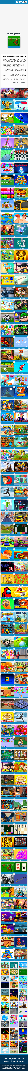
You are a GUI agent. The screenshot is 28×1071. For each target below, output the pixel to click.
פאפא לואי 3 (7, 922)
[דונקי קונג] (7, 567)
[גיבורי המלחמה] (23, 1026)
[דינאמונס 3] (21, 392)
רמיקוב (21, 173)
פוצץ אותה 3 (7, 423)
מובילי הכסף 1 (21, 186)
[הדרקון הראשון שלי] (7, 817)
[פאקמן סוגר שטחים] (5, 987)
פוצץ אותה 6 (7, 335)
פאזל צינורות (21, 248)
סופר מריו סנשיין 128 (21, 810)
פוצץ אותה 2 (7, 660)
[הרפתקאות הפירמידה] (21, 292)
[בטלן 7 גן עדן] (23, 994)
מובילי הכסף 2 (7, 410)
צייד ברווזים (21, 460)
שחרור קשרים (7, 148)
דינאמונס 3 (21, 398)
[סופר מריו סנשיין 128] (20, 805)
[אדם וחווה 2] (7, 579)
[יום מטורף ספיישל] (21, 617)
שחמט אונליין (20, 835)
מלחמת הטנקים (7, 348)
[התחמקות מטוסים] (21, 342)
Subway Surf (21, 497)
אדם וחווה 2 (7, 585)
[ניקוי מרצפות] (20, 842)
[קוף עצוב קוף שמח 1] (7, 929)
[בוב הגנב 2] (21, 330)
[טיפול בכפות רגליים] (7, 604)
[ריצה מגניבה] (7, 517)
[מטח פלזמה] (14, 1013)
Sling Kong (21, 672)
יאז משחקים (17, 1069)
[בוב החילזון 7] (21, 629)
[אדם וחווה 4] (7, 105)
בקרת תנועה (21, 572)
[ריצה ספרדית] (7, 704)
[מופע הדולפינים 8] (7, 155)
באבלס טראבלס (21, 822)
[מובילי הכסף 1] (21, 180)
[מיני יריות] (7, 642)
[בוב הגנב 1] (21, 305)
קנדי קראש (7, 1061)
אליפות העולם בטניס (21, 123)
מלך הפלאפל (7, 910)
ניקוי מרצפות (20, 847)
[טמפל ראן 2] (21, 255)
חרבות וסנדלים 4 (7, 798)
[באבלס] (7, 168)
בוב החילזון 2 (21, 385)
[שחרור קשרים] (7, 143)
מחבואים (21, 585)
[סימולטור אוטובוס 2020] (21, 205)
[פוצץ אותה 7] (7, 455)
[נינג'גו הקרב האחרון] (5, 1000)
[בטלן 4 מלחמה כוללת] (14, 1039)
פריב (23, 1058)
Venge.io (7, 98)
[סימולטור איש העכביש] (21, 654)
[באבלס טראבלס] (20, 817)
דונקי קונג (7, 572)
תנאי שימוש (10, 1069)
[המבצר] (21, 130)
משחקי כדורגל (12, 1058)
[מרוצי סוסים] (14, 41)
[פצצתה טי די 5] (5, 968)
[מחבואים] (21, 579)
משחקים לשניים (16, 1060)
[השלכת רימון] (21, 679)
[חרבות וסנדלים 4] (7, 792)
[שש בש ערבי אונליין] (21, 592)
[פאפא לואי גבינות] (20, 954)
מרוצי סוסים (14, 47)
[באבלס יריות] (23, 987)
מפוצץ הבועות (7, 760)
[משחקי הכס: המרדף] (7, 492)
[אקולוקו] (7, 892)
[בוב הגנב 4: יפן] (21, 317)
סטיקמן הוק (21, 373)
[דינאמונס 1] (21, 604)
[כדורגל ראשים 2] (14, 1053)
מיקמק (7, 960)
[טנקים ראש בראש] (23, 1013)
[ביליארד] (23, 974)
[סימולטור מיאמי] (7, 230)
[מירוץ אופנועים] (21, 542)
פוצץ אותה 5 (7, 136)
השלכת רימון (21, 685)
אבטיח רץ (7, 510)
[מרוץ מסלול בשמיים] (7, 542)
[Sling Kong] (21, 667)
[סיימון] (5, 1013)
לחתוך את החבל (7, 123)
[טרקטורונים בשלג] (7, 879)
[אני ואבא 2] (20, 854)
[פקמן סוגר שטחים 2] (14, 994)
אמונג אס (7, 597)
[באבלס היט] (21, 692)
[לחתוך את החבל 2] (7, 305)
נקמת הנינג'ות (21, 760)
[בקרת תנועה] (21, 567)
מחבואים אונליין (7, 560)
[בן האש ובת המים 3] (7, 629)
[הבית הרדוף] (7, 392)
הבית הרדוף (7, 398)
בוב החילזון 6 (7, 622)
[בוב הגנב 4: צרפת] (21, 268)
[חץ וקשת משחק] (7, 529)
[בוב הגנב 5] (7, 355)
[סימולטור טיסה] (20, 879)
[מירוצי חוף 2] (14, 1000)
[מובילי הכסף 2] (7, 405)
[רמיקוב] (21, 168)
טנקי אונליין (14, 1061)
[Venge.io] (7, 93)
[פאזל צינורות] (21, 243)
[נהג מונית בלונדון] (21, 517)
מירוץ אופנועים (21, 547)
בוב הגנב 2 (21, 335)
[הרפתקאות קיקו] (7, 218)
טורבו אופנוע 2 (21, 897)
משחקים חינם (9, 1057)
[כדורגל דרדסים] (7, 255)
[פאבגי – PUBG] (7, 467)
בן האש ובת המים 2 (7, 448)
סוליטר (20, 872)
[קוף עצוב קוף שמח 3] (14, 1046)
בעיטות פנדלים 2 (7, 373)
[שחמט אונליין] (20, 830)
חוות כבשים (21, 773)
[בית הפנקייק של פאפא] (20, 780)
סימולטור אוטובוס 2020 (21, 211)
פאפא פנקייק (7, 723)
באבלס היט (21, 697)
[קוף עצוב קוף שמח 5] (20, 917)
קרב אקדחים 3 (21, 935)
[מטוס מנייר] (21, 280)
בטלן (21, 748)
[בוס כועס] (21, 417)
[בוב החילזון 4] (7, 243)
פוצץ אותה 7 (7, 460)
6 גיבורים (21, 947)
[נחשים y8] (23, 1053)
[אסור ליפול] (21, 105)
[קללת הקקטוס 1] (14, 987)
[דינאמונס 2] (7, 430)
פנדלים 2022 (7, 186)
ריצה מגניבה (7, 522)
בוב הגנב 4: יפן (21, 323)
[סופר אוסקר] (7, 380)
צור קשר (4, 1069)
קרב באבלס (7, 273)
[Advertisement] (14, 18)
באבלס (7, 173)
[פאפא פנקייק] (7, 717)
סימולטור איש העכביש (21, 660)
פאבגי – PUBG (7, 473)
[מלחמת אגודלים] (21, 218)
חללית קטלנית (21, 236)
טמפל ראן (21, 360)
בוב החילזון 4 (7, 248)
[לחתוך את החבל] (7, 118)
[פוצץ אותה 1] (14, 1020)
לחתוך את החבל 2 (7, 310)
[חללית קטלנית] (21, 230)
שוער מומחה (7, 323)
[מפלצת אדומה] (21, 93)
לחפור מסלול (21, 560)
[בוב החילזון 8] (21, 430)
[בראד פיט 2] (7, 692)
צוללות (21, 709)
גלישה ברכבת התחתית (21, 410)
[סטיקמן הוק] (21, 367)
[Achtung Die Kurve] (5, 1033)
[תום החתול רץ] (21, 143)
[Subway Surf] (21, 492)
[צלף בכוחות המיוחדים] (7, 292)
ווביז (21, 735)
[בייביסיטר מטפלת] (23, 1000)
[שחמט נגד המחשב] (21, 155)
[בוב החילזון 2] (21, 380)
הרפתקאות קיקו (7, 223)
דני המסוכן (7, 485)
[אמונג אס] (7, 592)
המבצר (21, 136)
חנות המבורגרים (7, 672)
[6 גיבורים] (20, 942)
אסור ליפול (21, 111)
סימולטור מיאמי (7, 236)
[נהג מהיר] (7, 280)
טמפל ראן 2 (21, 260)
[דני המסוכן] (7, 480)
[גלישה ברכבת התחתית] (21, 405)
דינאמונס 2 (7, 435)
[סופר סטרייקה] (7, 730)
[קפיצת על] (21, 504)
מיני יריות (7, 647)
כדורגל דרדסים (7, 260)
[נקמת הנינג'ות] (20, 755)
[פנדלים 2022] (7, 180)
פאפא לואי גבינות (20, 960)
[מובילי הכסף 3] (21, 467)
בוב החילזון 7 (21, 635)
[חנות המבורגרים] (7, 667)
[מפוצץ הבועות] (7, 755)
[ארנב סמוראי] (21, 442)
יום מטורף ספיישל (21, 622)
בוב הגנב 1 (21, 310)
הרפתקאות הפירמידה (21, 298)
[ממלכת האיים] (14, 974)
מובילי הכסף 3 (21, 473)
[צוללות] (21, 704)
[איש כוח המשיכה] (5, 1026)
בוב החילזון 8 (21, 435)
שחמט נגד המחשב (21, 161)
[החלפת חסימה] (21, 529)
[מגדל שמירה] (21, 193)
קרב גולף (21, 647)
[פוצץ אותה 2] (7, 654)
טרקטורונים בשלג (7, 885)
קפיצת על (21, 510)
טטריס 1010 (7, 198)
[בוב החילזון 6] (7, 617)
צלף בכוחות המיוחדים (7, 298)
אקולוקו (7, 897)
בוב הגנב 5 (7, 360)
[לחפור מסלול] (21, 554)
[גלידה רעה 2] (14, 1007)
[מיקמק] (7, 954)
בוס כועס (21, 423)
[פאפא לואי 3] (7, 917)
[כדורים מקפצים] (23, 1046)
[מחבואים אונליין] (7, 554)
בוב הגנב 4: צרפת (21, 273)
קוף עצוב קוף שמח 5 (21, 922)
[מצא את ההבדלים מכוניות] (5, 994)
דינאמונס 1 (21, 610)
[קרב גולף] (21, 642)
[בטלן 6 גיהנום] (20, 792)
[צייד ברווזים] (21, 455)
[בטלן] (20, 742)
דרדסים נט (23, 82)
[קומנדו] (7, 780)
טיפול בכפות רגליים (7, 610)
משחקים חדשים (13, 1067)
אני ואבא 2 (21, 860)
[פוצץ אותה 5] (7, 130)
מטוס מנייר (21, 285)
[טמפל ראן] (21, 355)
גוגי (4, 1057)
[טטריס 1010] (7, 193)
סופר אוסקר (7, 385)
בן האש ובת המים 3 (7, 635)
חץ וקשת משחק (7, 535)
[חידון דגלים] (5, 1020)
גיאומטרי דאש (7, 685)
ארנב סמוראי (21, 448)
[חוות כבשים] (20, 767)
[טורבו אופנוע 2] (20, 892)
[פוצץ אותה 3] (7, 417)
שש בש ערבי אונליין (21, 597)
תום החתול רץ (21, 148)
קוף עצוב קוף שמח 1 (7, 935)
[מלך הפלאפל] (7, 904)
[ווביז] (20, 730)
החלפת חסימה (21, 535)
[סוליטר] (20, 867)
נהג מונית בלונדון (21, 522)
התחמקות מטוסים (21, 348)
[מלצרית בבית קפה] (5, 1039)
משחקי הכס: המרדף (7, 497)
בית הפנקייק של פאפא (20, 785)
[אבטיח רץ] (7, 504)
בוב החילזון (7, 211)
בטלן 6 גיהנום (20, 798)
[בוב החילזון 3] (5, 1007)
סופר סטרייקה (7, 735)
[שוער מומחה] (7, 317)
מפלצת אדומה (21, 98)
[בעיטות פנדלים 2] (7, 367)
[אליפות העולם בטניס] (21, 118)
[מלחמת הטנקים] (7, 342)
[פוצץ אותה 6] (7, 330)
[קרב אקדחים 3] (20, 929)
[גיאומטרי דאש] (7, 679)
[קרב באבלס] (7, 268)
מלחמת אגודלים (21, 223)
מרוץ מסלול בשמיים (7, 547)
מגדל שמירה (21, 198)
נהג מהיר (7, 285)
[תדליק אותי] (21, 480)
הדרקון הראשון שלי (7, 822)
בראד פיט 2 (7, 697)
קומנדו (7, 785)
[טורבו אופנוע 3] (5, 974)
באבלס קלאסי (7, 748)
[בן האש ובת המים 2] (7, 442)
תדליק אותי (21, 485)
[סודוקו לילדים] (23, 968)
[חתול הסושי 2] (23, 981)
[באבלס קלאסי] (7, 742)
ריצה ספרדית (7, 709)
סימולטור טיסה (21, 885)
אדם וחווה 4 (7, 111)
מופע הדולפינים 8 (7, 161)
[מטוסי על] (5, 1053)
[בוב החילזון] (7, 205)
